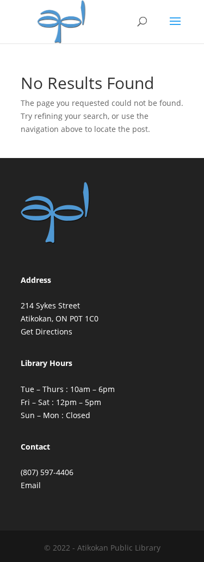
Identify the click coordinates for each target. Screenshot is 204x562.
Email (31, 485)
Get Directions (46, 331)
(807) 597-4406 (47, 472)
